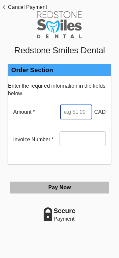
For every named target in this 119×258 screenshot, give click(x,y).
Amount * (24, 112)
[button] (23, 7)
